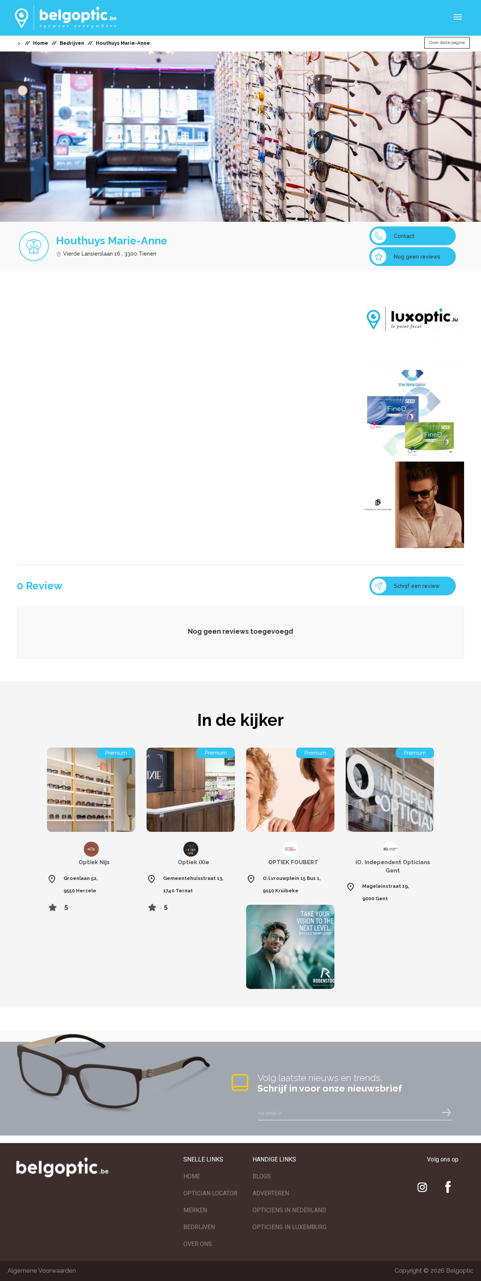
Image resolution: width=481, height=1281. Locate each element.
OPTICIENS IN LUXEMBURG (290, 1227)
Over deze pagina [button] (447, 42)
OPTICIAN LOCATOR (210, 1193)
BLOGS (262, 1176)
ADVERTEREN (271, 1193)
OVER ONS (197, 1244)
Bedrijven (72, 43)
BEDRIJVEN (199, 1227)
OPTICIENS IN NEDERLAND (289, 1210)
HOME (191, 1176)
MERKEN (195, 1210)
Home (40, 43)
